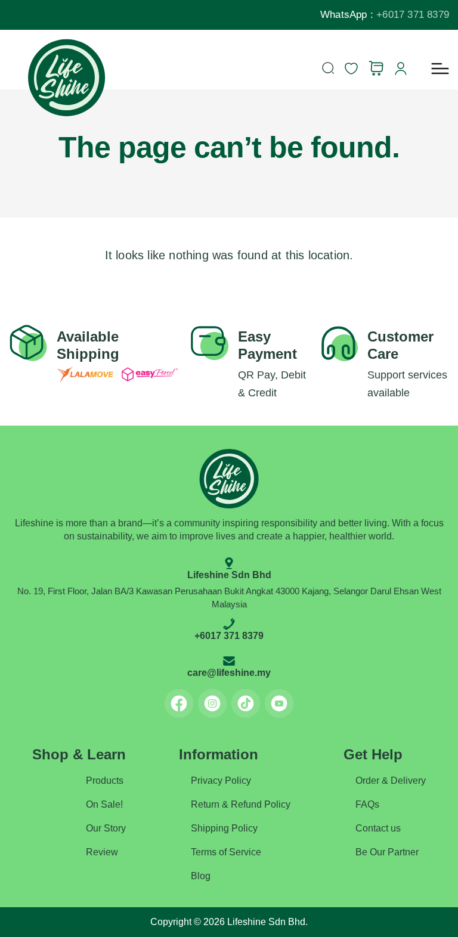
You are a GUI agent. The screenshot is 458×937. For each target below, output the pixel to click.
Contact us (378, 828)
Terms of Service (226, 852)
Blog (201, 876)
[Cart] (376, 68)
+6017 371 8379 (412, 14)
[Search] (328, 68)
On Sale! (104, 804)
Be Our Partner (387, 852)
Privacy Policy (221, 780)
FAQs (367, 804)
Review (102, 852)
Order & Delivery (390, 780)
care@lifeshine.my (229, 673)
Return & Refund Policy (240, 804)
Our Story (106, 828)
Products (104, 780)
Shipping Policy (224, 828)
